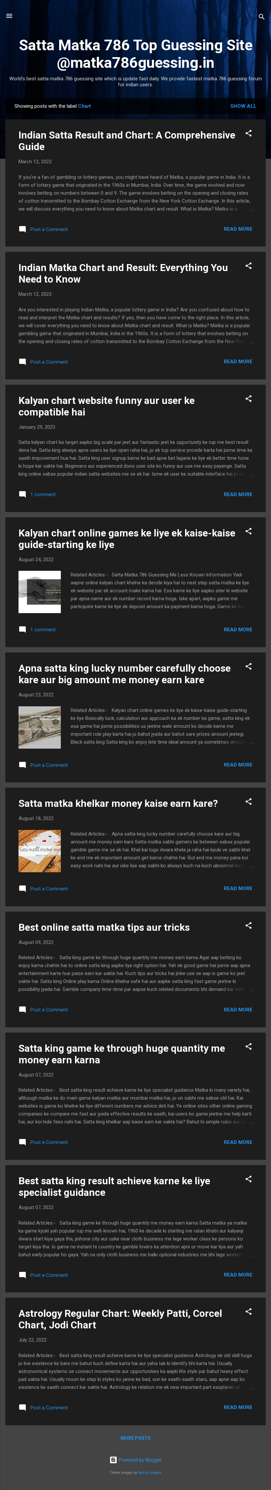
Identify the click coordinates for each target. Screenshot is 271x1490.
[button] (248, 134)
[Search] (262, 18)
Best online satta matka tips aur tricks (104, 927)
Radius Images (150, 1472)
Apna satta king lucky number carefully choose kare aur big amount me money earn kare (125, 674)
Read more (238, 229)
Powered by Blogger (139, 1460)
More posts (136, 1438)
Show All (243, 106)
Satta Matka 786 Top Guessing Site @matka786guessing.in (135, 53)
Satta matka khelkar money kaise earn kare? (118, 803)
